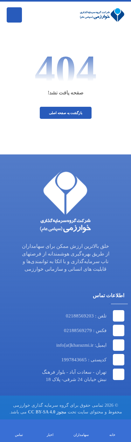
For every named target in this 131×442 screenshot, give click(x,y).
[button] (14, 15)
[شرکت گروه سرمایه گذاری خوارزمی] (102, 15)
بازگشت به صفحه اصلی (65, 113)
